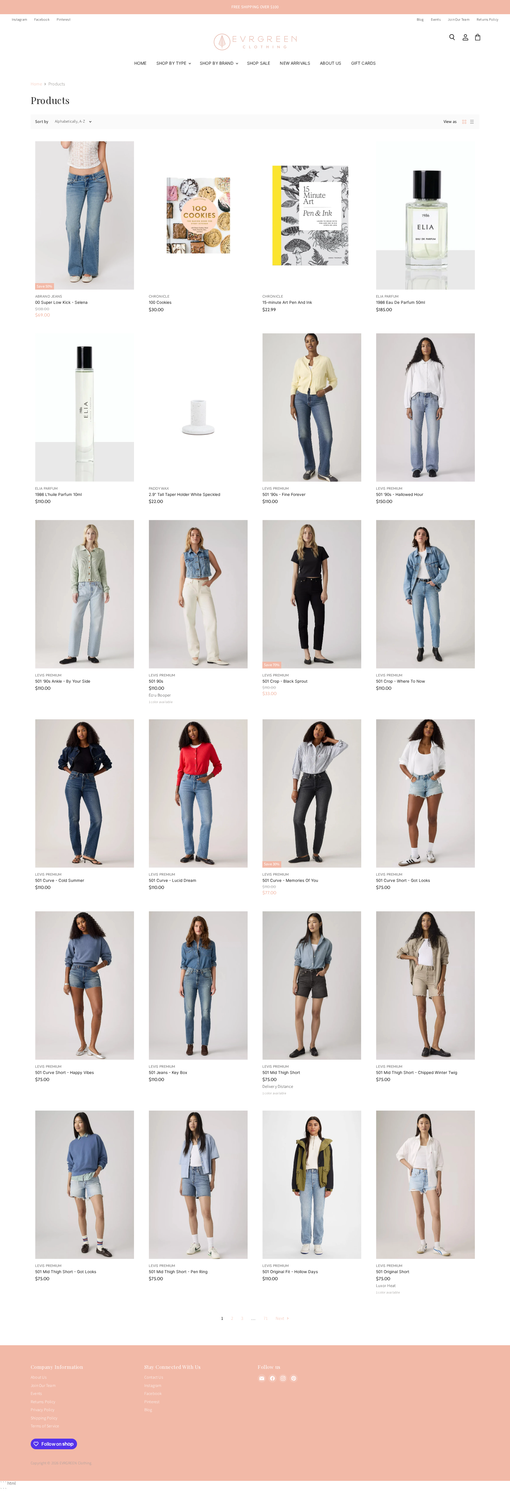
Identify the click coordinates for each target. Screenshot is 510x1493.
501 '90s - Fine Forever (283, 494)
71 (266, 1318)
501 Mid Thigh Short (281, 1072)
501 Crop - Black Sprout (285, 681)
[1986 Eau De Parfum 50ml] (425, 215)
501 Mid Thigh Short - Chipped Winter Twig (416, 1072)
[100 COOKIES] (198, 215)
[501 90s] (198, 594)
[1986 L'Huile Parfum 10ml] (84, 407)
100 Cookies (160, 302)
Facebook (42, 20)
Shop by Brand (217, 63)
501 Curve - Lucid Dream (172, 880)
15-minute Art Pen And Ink (287, 302)
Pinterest (64, 20)
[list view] (472, 122)
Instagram (19, 20)
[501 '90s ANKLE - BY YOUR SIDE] (84, 594)
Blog (420, 20)
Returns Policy (487, 20)
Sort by (41, 121)
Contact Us (153, 1377)
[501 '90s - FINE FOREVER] (311, 407)
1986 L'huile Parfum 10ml (58, 494)
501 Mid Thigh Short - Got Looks (65, 1271)
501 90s (156, 681)
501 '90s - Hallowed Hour (399, 494)
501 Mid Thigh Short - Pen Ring (178, 1271)
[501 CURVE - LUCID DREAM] (198, 793)
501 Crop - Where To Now (400, 681)
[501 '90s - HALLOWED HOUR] (425, 407)
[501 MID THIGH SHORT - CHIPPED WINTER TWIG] (425, 985)
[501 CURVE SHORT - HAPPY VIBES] (84, 985)
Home (140, 63)
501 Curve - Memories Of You (290, 880)
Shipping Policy (44, 1418)
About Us (330, 63)
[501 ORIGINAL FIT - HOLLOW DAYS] (311, 1185)
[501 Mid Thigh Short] (311, 985)
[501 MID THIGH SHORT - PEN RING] (198, 1185)
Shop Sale (258, 63)
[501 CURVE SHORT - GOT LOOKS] (425, 793)
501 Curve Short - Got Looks (403, 880)
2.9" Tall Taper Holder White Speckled (184, 494)
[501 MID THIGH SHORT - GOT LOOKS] (84, 1185)
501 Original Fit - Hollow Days (290, 1271)
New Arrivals (295, 63)
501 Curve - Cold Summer (59, 880)
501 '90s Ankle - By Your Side (62, 681)
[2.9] (198, 407)
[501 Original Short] (425, 1185)
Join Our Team (459, 20)
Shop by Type (172, 63)
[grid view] (464, 122)
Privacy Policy (42, 1410)
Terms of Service (45, 1426)
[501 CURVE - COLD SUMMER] (84, 793)
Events (436, 20)
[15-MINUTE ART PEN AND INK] (311, 215)
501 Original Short (392, 1271)
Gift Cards (363, 63)
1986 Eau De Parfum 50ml (400, 302)
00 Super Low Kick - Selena (61, 302)
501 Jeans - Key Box (168, 1072)
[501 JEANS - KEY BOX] (198, 985)
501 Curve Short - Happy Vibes (64, 1072)
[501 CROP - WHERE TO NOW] (425, 594)
